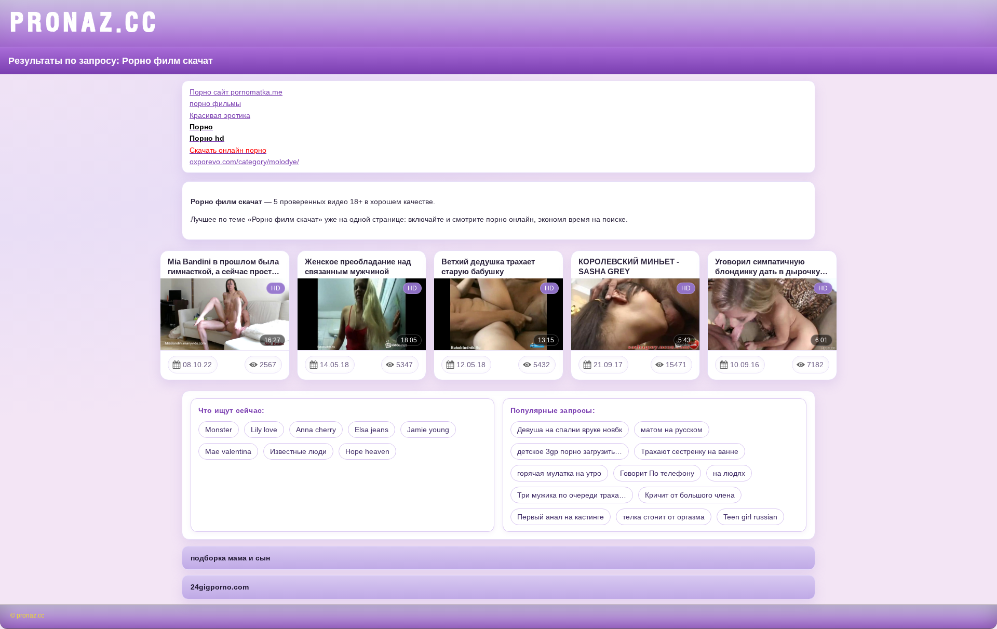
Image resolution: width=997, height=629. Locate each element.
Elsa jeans (371, 429)
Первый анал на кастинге (560, 517)
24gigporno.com (220, 587)
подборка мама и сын (230, 558)
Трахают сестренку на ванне (689, 451)
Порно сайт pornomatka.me (236, 92)
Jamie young (428, 429)
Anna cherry (316, 429)
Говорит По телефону (657, 473)
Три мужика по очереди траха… (571, 495)
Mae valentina (228, 451)
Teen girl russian (750, 517)
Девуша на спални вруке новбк (569, 429)
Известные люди (298, 451)
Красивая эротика (220, 115)
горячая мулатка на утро (559, 473)
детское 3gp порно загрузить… (569, 451)
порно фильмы (215, 103)
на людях (729, 473)
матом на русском (672, 429)
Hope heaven (367, 451)
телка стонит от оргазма (664, 517)
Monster (218, 429)
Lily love (264, 429)
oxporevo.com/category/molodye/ (244, 161)
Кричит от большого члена (690, 495)
